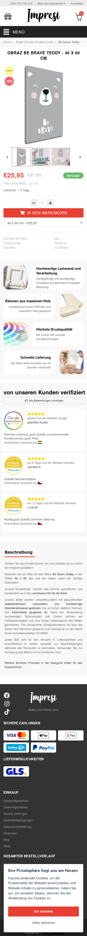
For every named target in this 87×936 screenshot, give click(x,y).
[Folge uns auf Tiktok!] (7, 712)
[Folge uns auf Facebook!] (7, 695)
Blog (6, 840)
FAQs (6, 846)
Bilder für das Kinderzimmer (34, 42)
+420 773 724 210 (20, 3)
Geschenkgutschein (16, 801)
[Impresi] (43, 15)
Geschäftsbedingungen (18, 820)
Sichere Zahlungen (15, 814)
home (7, 42)
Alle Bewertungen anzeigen (46, 400)
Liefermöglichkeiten (15, 807)
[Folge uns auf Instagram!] (7, 703)
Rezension (10, 833)
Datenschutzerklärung (17, 827)
